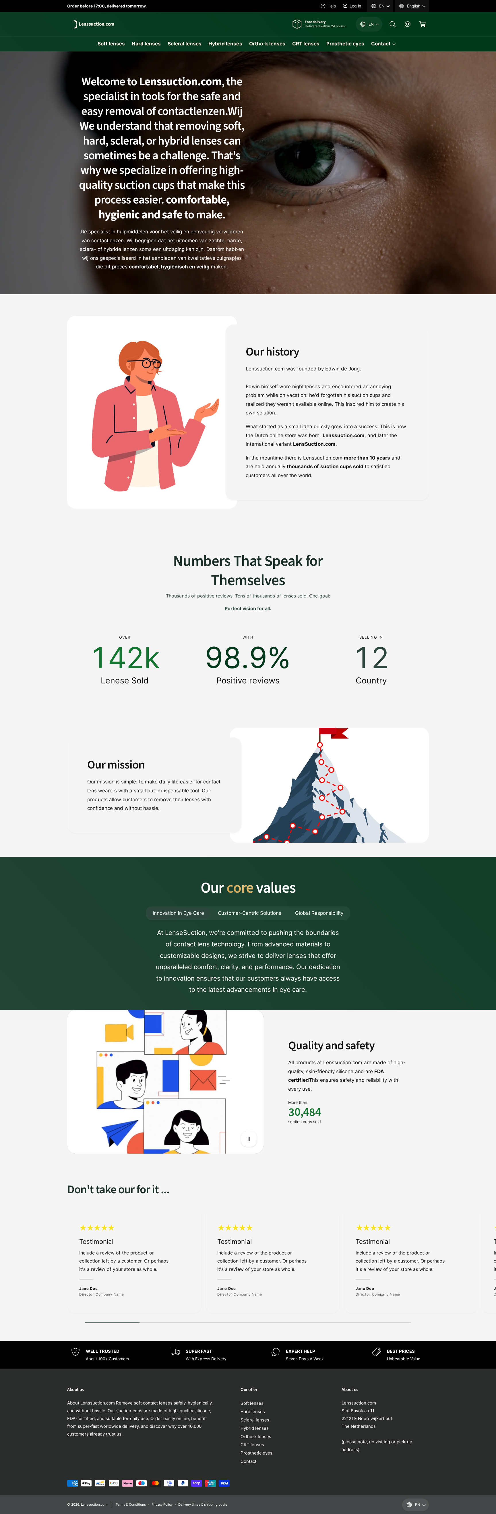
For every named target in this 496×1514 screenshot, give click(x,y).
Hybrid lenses (255, 1428)
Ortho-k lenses (256, 1436)
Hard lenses (253, 1411)
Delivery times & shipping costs (202, 1505)
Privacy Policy (162, 1505)
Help (332, 5)
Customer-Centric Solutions (249, 913)
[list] (248, 660)
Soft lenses (252, 1403)
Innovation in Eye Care (178, 913)
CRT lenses (252, 1444)
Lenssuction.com (94, 1505)
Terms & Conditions (131, 1505)
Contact (381, 44)
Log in (355, 5)
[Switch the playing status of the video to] (249, 1139)
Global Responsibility (319, 913)
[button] (392, 24)
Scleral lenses (255, 1420)
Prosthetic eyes (256, 1453)
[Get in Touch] (407, 24)
